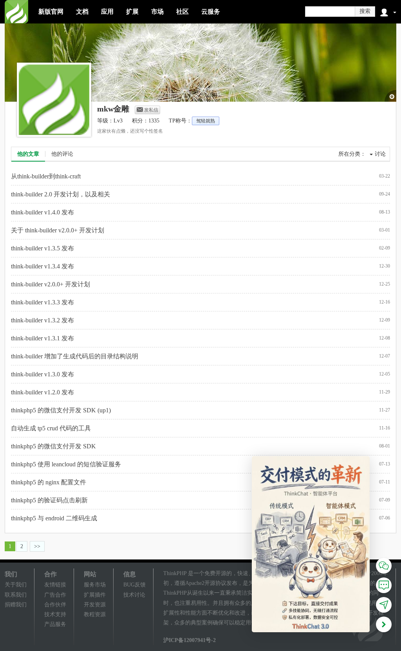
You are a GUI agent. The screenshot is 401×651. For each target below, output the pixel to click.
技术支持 (55, 614)
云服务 (210, 11)
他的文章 (28, 154)
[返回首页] (16, 11)
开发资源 (95, 605)
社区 (182, 11)
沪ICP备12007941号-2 (189, 640)
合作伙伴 (55, 605)
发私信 (151, 110)
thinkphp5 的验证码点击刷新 (49, 500)
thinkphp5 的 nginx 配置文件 (48, 482)
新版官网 (50, 11)
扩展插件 (95, 595)
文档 (82, 11)
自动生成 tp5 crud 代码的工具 (51, 428)
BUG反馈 (134, 585)
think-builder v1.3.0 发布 (42, 374)
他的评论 (62, 154)
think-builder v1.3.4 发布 (42, 266)
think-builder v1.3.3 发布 (42, 302)
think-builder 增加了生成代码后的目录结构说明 (74, 356)
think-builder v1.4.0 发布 (42, 212)
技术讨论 (134, 595)
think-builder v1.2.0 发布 (42, 392)
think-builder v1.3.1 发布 (42, 338)
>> (37, 546)
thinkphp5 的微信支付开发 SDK (53, 446)
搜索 (364, 11)
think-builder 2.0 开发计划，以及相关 (60, 194)
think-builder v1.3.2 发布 (42, 320)
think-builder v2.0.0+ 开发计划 (50, 284)
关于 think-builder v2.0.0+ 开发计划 (57, 230)
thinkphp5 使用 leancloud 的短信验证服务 (66, 464)
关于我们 (16, 585)
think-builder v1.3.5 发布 (42, 248)
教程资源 (95, 614)
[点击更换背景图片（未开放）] (390, 96)
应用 (107, 11)
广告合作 (55, 595)
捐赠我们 (16, 605)
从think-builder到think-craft (46, 176)
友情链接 (55, 585)
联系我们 (16, 595)
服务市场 (95, 585)
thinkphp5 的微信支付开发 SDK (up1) (61, 410)
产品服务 (55, 624)
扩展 (132, 11)
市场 (157, 11)
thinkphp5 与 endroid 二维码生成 (54, 518)
